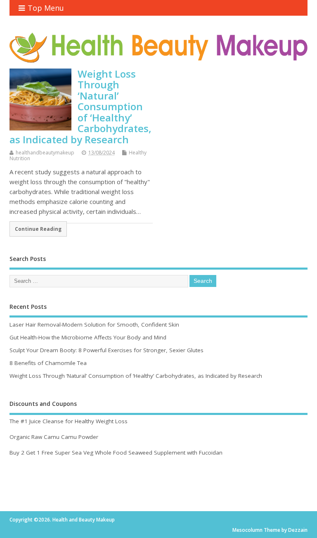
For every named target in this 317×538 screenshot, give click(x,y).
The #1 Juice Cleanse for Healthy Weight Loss (68, 421)
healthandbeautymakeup (45, 152)
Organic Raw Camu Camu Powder (53, 437)
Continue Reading (38, 228)
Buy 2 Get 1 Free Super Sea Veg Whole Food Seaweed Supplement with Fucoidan (115, 452)
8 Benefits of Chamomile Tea (48, 363)
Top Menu (46, 8)
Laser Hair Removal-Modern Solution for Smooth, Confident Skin (94, 324)
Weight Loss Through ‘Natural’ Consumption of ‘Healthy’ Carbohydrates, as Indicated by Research (80, 106)
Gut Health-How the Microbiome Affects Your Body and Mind (87, 337)
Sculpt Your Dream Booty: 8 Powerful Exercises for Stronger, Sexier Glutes (106, 350)
